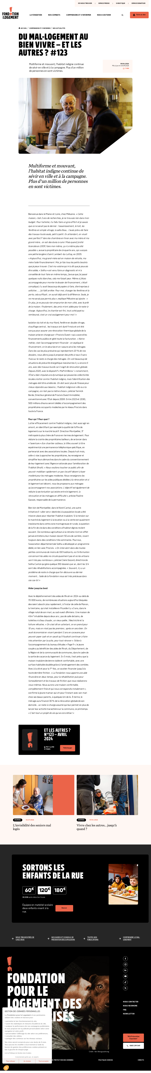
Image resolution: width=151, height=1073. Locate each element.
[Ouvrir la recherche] (122, 15)
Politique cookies (105, 1060)
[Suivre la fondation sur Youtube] (133, 976)
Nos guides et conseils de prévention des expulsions (63, 938)
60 (29, 890)
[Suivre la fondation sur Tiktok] (133, 982)
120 (44, 890)
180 (60, 890)
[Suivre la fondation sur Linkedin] (133, 970)
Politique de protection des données (58, 1060)
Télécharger (67, 748)
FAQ (124, 1010)
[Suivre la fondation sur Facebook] (133, 958)
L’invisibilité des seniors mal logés (32, 827)
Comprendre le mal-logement (131, 938)
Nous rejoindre (130, 1006)
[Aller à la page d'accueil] (13, 13)
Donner (64, 908)
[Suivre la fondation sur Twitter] (133, 988)
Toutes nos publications (93, 938)
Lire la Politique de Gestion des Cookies (18, 1053)
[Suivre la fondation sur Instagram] (133, 964)
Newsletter (128, 1014)
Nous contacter (130, 1002)
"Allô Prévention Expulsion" (133, 1038)
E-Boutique (120, 3)
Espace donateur (138, 3)
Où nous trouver (85, 3)
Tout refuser (10, 1061)
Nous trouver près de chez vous (25, 938)
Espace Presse (104, 3)
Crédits (141, 1060)
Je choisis (27, 1061)
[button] (6, 1068)
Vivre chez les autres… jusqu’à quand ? (97, 827)
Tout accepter (44, 1061)
